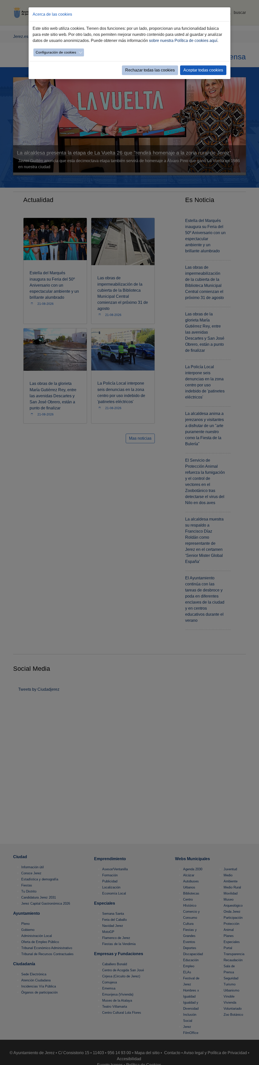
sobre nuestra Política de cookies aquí (183, 40)
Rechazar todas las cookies (150, 70)
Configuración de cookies (56, 52)
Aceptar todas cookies (203, 70)
